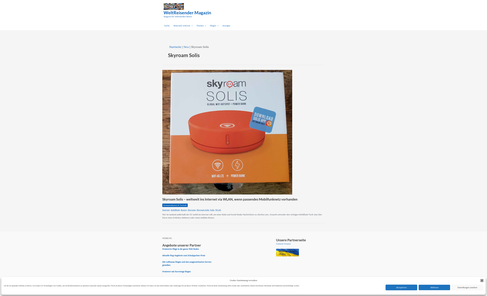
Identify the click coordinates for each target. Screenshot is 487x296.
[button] (482, 280)
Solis (212, 210)
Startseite (175, 47)
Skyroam (192, 210)
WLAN (218, 210)
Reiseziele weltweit (181, 25)
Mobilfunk (175, 210)
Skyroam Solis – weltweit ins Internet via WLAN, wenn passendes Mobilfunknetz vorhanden (230, 199)
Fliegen (213, 25)
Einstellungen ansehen (467, 287)
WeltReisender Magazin (187, 12)
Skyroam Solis (203, 210)
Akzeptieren (401, 287)
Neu (186, 47)
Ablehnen (434, 287)
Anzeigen (226, 25)
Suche (167, 25)
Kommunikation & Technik (175, 205)
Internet (166, 210)
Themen (200, 25)
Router (184, 210)
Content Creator (283, 244)
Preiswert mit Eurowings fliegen (176, 271)
